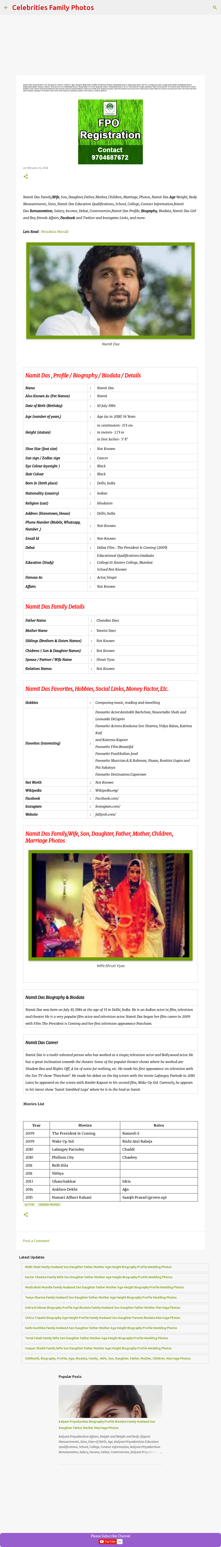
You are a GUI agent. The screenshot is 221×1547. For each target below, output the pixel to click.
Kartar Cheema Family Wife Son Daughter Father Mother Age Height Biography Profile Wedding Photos (98, 1277)
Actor (29, 1204)
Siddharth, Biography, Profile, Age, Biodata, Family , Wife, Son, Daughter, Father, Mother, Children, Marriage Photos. (108, 1358)
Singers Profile (49, 1204)
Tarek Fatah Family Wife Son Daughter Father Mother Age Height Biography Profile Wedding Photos (96, 1338)
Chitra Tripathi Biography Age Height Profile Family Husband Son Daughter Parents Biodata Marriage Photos (102, 1318)
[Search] (215, 7)
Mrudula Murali (55, 231)
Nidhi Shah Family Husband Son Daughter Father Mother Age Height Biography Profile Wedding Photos (98, 1267)
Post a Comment (36, 1241)
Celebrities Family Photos (53, 7)
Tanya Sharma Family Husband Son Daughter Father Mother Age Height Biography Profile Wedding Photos (101, 1297)
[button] (25, 177)
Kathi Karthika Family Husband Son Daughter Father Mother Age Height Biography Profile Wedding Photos (101, 1328)
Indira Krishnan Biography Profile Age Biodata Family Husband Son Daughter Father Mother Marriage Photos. (103, 1307)
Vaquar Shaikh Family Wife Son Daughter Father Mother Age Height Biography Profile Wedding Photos (98, 1348)
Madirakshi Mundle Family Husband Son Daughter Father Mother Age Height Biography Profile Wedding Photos (104, 1287)
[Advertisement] (110, 45)
